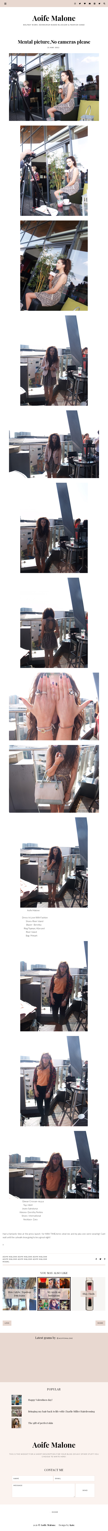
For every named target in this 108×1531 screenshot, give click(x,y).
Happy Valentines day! (40, 1399)
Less (7, 1323)
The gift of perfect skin (40, 1422)
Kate (72, 1525)
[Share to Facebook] (96, 1259)
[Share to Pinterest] (104, 1259)
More (100, 1323)
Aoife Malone (54, 18)
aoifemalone (66, 1338)
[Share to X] (100, 1259)
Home (55, 1512)
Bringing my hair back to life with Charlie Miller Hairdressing (61, 1411)
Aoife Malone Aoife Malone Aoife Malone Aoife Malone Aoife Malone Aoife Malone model (25, 1259)
